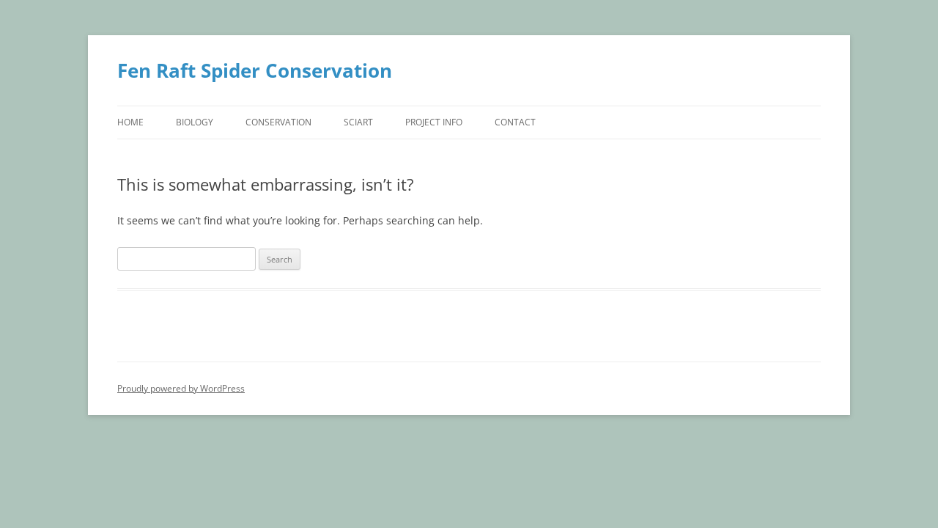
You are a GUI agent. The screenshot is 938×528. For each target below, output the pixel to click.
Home (130, 122)
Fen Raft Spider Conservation (254, 70)
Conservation (278, 122)
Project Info (433, 122)
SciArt (358, 122)
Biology (194, 122)
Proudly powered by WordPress (181, 388)
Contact (515, 122)
